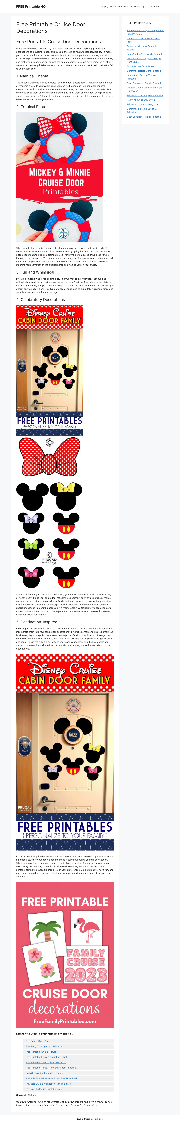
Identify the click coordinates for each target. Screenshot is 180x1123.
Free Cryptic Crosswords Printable (145, 54)
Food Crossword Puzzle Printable (144, 83)
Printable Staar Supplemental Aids (145, 95)
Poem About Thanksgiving (141, 100)
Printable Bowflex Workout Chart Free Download (51, 1078)
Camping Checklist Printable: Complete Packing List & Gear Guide (130, 6)
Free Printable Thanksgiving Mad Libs (46, 1062)
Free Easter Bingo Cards (38, 1041)
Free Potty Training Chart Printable (44, 1046)
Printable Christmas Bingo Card (143, 104)
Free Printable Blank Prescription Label (46, 1057)
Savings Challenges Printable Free (44, 1089)
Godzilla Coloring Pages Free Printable (46, 1073)
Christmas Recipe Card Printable (144, 71)
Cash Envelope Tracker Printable (144, 116)
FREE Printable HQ (31, 7)
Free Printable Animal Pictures (42, 1051)
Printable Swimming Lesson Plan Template (48, 1083)
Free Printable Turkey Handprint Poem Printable (51, 1067)
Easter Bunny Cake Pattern (141, 66)
